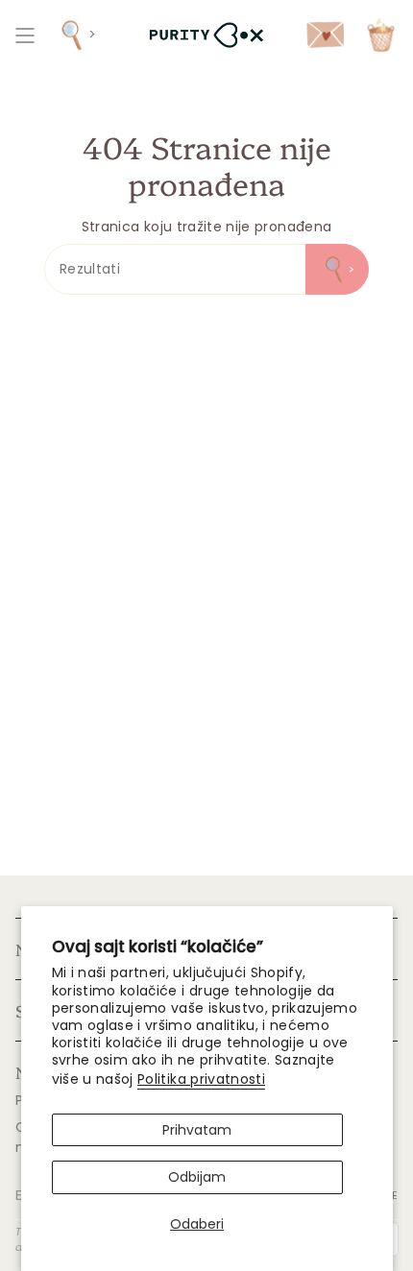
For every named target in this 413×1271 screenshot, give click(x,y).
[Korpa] (380, 35)
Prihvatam (196, 1129)
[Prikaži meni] (25, 35)
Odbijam (197, 1177)
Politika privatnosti (201, 1079)
